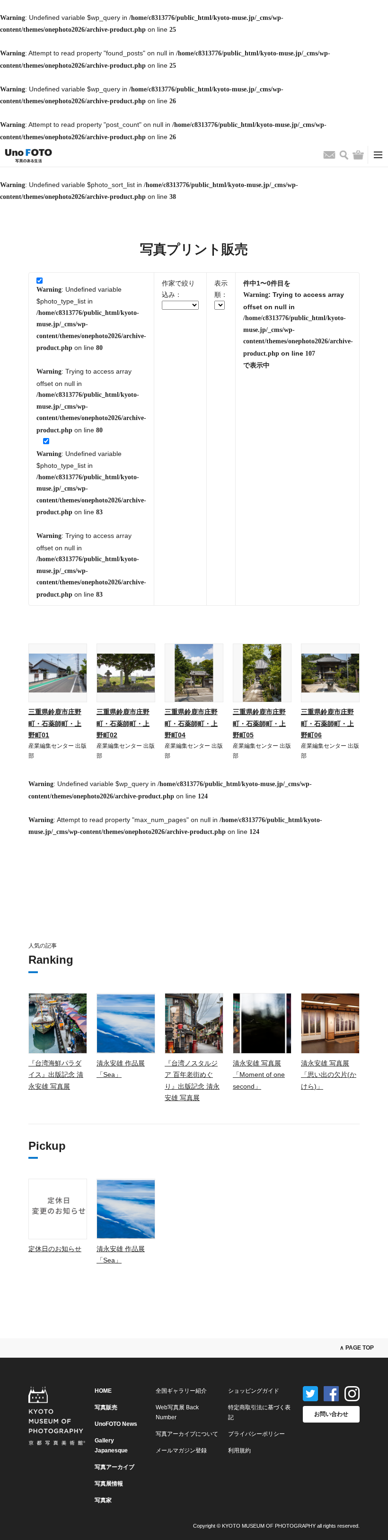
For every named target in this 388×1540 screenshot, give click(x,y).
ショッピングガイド (253, 1391)
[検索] (344, 155)
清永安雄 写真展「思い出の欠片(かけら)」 (328, 1074)
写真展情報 (109, 1483)
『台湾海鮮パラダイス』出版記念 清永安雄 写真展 (55, 1074)
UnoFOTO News (116, 1424)
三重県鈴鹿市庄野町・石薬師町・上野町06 (327, 723)
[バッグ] (358, 155)
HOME (103, 1391)
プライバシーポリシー (256, 1434)
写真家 (103, 1500)
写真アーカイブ (114, 1467)
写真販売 (106, 1407)
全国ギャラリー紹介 (181, 1391)
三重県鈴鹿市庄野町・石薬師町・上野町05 (259, 723)
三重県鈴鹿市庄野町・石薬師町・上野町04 (191, 723)
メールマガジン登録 (181, 1450)
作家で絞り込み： (178, 289)
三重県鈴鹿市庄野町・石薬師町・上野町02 (123, 723)
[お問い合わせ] (329, 155)
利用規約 (239, 1450)
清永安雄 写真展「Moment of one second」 (259, 1074)
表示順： (221, 289)
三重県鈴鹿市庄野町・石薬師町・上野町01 (54, 723)
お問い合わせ (331, 1414)
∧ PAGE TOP (357, 1347)
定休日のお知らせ (54, 1249)
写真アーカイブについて (187, 1434)
